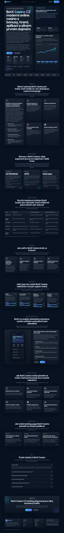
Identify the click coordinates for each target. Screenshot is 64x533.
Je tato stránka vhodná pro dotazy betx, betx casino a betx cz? (22, 471)
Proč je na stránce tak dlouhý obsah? (18, 479)
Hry (29, 1)
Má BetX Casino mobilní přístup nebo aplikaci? (19, 475)
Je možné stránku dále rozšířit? (17, 486)
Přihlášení (50, 1)
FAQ (35, 1)
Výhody (27, 1)
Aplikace (32, 1)
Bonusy (24, 1)
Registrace (56, 1)
